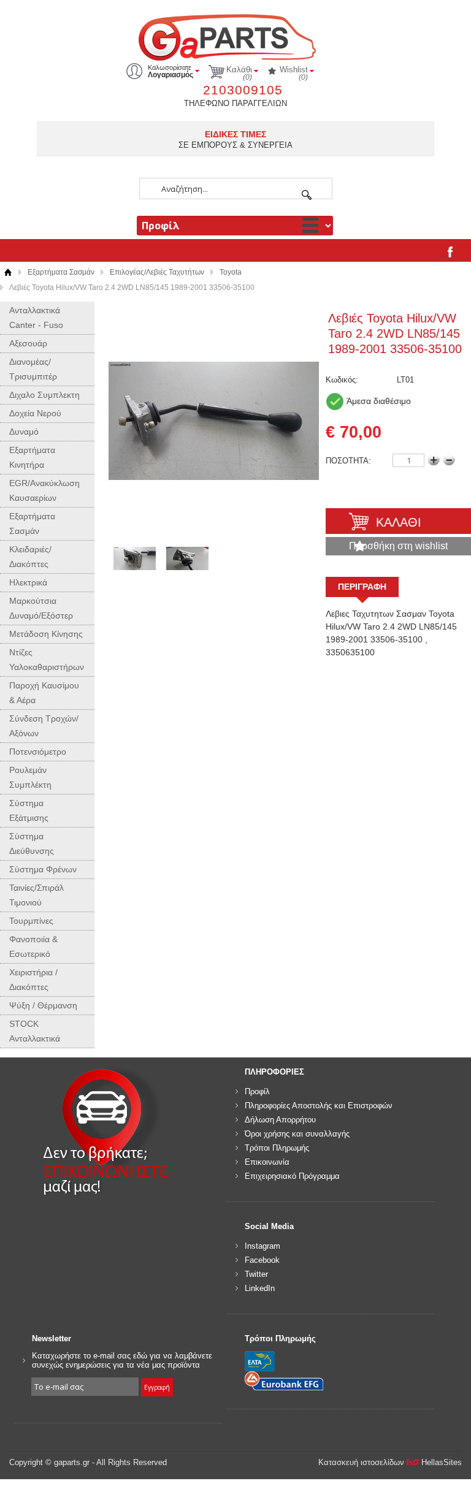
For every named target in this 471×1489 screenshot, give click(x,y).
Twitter (256, 1274)
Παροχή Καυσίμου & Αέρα (44, 692)
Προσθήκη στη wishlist (398, 546)
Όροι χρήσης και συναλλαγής (297, 1133)
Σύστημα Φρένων (43, 869)
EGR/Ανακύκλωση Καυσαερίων (44, 490)
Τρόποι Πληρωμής (277, 1147)
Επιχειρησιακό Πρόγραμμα (292, 1176)
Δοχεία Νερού (35, 413)
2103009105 (243, 90)
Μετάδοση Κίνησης (46, 634)
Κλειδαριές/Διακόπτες (30, 556)
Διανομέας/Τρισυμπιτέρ (33, 369)
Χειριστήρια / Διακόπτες (33, 979)
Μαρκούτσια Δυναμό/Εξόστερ (41, 608)
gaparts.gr (235, 35)
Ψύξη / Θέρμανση (43, 1005)
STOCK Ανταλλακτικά (34, 1031)
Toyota (231, 272)
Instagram (262, 1246)
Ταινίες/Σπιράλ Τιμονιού (36, 895)
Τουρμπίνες (31, 921)
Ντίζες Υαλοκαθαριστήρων (46, 659)
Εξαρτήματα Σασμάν (61, 272)
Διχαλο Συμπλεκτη (44, 395)
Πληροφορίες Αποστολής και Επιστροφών (318, 1105)
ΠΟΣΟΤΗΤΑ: (348, 460)
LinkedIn (260, 1288)
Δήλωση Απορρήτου (280, 1119)
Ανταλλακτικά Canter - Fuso (36, 317)
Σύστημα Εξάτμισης (28, 810)
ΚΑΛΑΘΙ (398, 522)
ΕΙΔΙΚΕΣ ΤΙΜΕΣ (235, 134)
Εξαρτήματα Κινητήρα (32, 457)
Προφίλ (257, 1091)
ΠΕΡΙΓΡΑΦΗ (362, 587)
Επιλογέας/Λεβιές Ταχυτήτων (157, 272)
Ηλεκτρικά (28, 582)
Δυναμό (24, 431)
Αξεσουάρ (28, 343)
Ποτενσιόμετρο (37, 751)
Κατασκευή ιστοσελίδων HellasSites (390, 1462)
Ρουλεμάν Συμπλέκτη (30, 777)
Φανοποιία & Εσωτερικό (33, 946)
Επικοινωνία (267, 1162)
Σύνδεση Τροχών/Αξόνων (43, 726)
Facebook (262, 1260)
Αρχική (7, 272)
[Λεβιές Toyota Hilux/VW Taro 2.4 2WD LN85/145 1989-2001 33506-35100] (214, 421)
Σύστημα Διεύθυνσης (31, 843)
